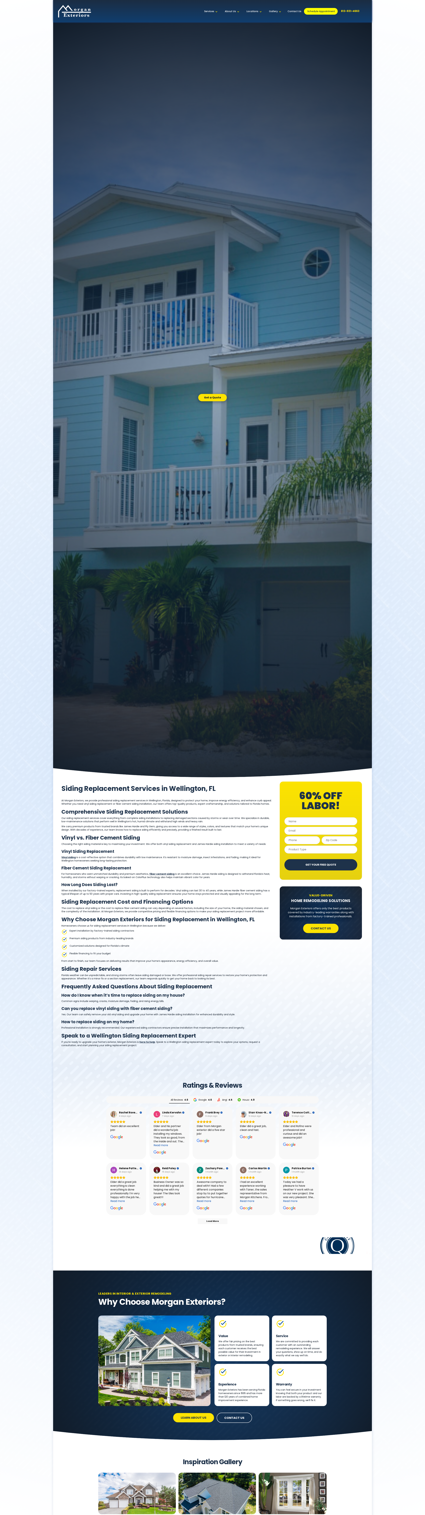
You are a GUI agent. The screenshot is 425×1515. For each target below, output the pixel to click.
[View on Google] (113, 1114)
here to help (147, 1042)
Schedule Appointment (321, 11)
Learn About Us (193, 1418)
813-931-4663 (350, 11)
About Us (230, 11)
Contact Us (294, 11)
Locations (252, 11)
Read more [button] (161, 1145)
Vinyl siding (68, 857)
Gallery (273, 11)
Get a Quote (212, 397)
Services (209, 11)
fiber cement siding (161, 874)
